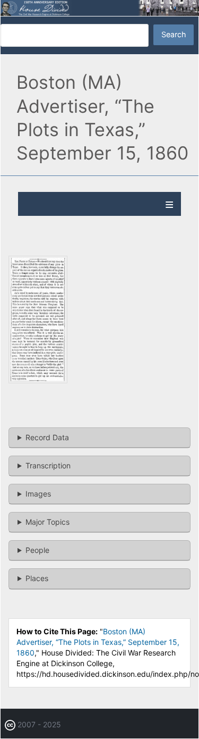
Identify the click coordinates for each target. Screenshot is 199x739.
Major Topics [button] (47, 521)
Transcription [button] (48, 465)
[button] (37, 380)
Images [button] (38, 493)
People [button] (37, 550)
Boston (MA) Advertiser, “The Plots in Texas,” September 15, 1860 (97, 642)
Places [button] (36, 578)
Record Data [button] (47, 437)
